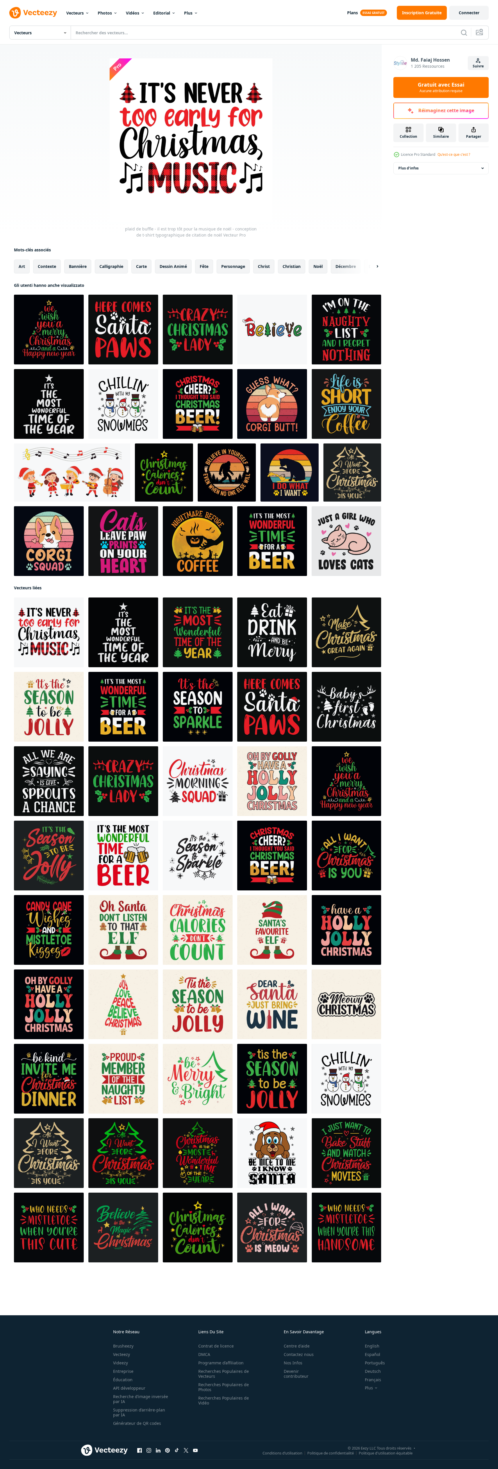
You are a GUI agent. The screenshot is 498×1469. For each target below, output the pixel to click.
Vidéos (132, 13)
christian (292, 266)
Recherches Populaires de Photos (223, 1387)
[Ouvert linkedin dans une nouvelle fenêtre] (158, 1450)
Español (372, 1354)
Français (373, 1379)
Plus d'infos (408, 168)
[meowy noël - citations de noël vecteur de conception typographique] (346, 1004)
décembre (345, 266)
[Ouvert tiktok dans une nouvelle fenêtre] (176, 1450)
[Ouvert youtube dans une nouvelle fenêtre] (195, 1450)
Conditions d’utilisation (282, 1453)
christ (264, 266)
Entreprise (123, 1371)
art (22, 266)
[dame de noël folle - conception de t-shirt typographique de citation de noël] (198, 329)
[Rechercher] (463, 32)
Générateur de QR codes (137, 1423)
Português (375, 1363)
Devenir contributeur (296, 1373)
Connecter (469, 12)
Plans (352, 12)
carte (141, 266)
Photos (105, 13)
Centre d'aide (297, 1346)
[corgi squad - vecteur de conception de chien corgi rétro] (49, 541)
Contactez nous (299, 1354)
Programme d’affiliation (221, 1363)
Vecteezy (121, 1354)
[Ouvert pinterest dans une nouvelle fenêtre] (167, 1450)
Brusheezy (123, 1346)
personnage (233, 266)
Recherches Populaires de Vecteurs (223, 1373)
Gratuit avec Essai (441, 87)
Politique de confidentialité (330, 1453)
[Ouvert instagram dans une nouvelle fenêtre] (149, 1450)
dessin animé (173, 266)
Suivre (478, 66)
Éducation (123, 1379)
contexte (47, 266)
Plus (188, 13)
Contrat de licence (216, 1346)
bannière (78, 266)
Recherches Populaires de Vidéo (223, 1400)
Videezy (120, 1363)
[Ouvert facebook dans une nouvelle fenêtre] (139, 1450)
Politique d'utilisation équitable (386, 1453)
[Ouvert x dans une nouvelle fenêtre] (186, 1450)
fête (204, 266)
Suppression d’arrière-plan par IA (139, 1412)
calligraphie (111, 266)
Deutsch (373, 1371)
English (372, 1346)
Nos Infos (293, 1363)
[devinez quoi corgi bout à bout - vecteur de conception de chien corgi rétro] (272, 404)
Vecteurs (75, 13)
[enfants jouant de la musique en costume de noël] (72, 472)
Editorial (161, 13)
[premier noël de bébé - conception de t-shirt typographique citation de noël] (346, 707)
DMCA (204, 1354)
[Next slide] (372, 266)
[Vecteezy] (33, 13)
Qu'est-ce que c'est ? (454, 154)
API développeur (129, 1388)
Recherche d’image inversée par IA (140, 1399)
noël (318, 266)
